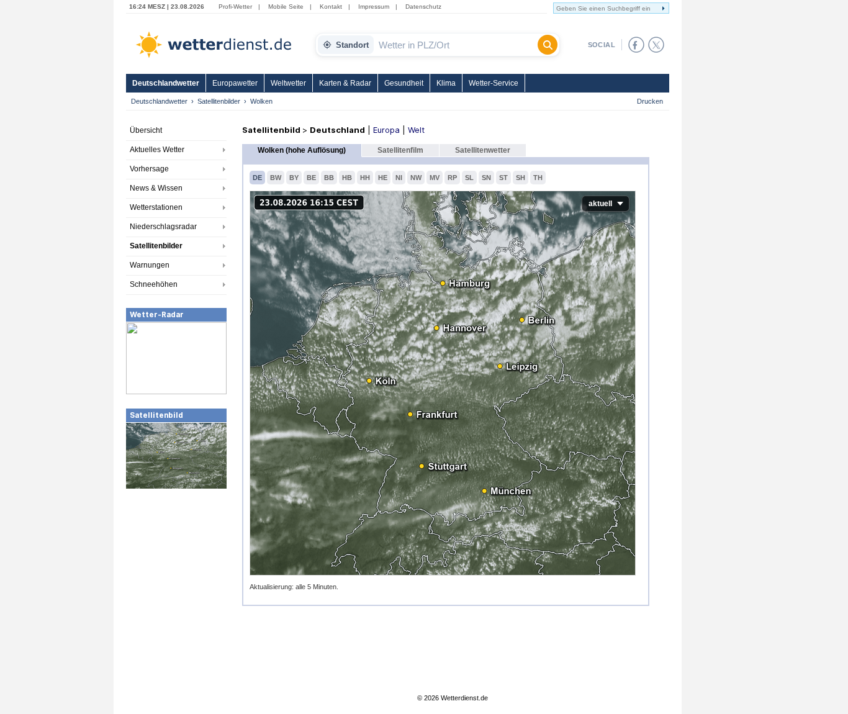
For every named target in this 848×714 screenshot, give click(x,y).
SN (486, 177)
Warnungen (149, 265)
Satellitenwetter (482, 150)
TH (538, 177)
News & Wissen (156, 188)
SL (469, 177)
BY (294, 177)
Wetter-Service (493, 83)
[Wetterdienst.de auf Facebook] (636, 45)
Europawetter (235, 83)
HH (365, 177)
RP (452, 177)
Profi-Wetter (235, 6)
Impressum (373, 6)
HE (382, 177)
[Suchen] (547, 45)
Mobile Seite (286, 6)
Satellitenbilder (218, 101)
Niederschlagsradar (163, 226)
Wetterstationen (156, 207)
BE (311, 177)
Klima (446, 83)
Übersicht (146, 130)
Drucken (650, 101)
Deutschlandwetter (165, 83)
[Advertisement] (176, 583)
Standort (352, 45)
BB (329, 177)
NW (416, 177)
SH (520, 177)
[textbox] (456, 44)
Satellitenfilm (400, 150)
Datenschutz (423, 6)
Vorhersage (149, 169)
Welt (416, 130)
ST (503, 177)
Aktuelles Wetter (157, 149)
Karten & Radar (345, 83)
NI (398, 177)
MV (435, 177)
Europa (386, 130)
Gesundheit (403, 83)
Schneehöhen (154, 284)
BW (275, 177)
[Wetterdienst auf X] (656, 45)
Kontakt (331, 6)
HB (347, 177)
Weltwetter (288, 83)
